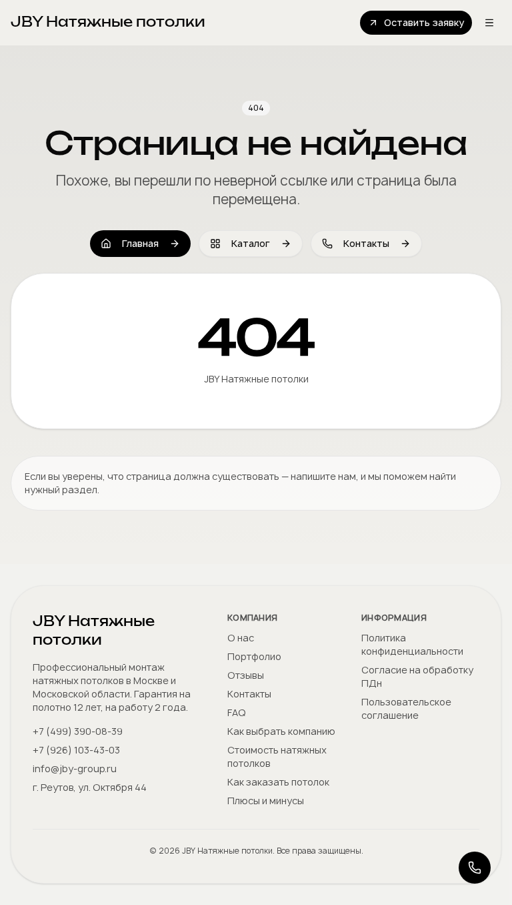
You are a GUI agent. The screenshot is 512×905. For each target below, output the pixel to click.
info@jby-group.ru (75, 768)
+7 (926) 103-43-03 (76, 749)
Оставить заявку (424, 22)
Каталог (250, 243)
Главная (140, 243)
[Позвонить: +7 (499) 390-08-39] (475, 868)
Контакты (366, 243)
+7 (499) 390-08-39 (78, 731)
